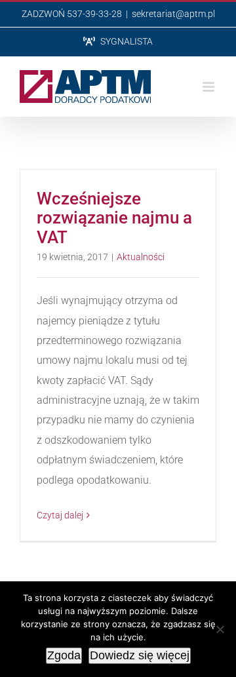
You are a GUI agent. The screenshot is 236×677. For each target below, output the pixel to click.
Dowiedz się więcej (139, 655)
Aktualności (141, 257)
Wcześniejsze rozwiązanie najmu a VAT (114, 218)
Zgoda (64, 655)
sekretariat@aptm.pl (173, 14)
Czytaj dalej (60, 515)
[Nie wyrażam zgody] (219, 629)
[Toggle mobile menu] (209, 87)
